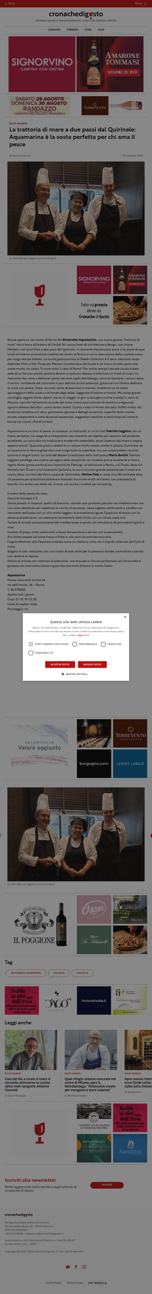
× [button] (125, 617)
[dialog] (76, 647)
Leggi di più (83, 635)
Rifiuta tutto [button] (92, 664)
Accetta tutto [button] (60, 664)
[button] (75, 674)
